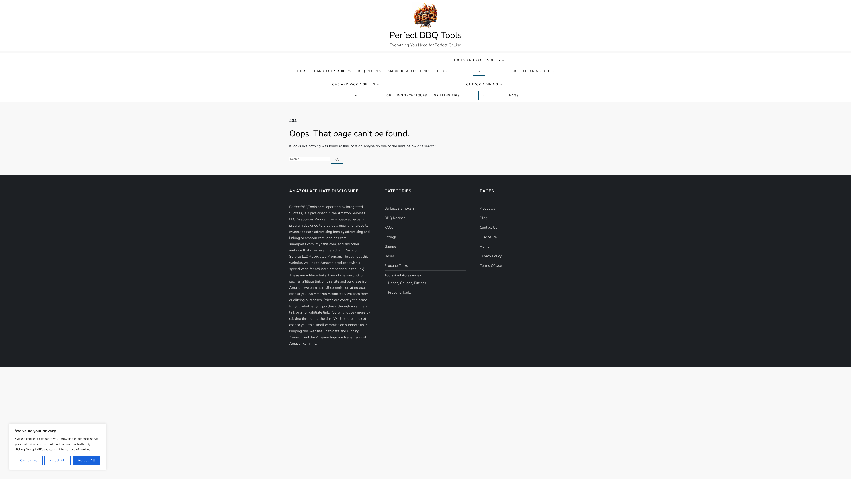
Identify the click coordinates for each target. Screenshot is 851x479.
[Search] (337, 159)
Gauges (391, 246)
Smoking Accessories (409, 71)
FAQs (514, 95)
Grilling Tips (447, 95)
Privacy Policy (491, 256)
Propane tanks (396, 265)
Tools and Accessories (476, 60)
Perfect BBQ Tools (425, 35)
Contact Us (488, 227)
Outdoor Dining (482, 84)
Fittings (391, 237)
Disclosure (488, 237)
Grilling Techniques (406, 95)
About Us (487, 208)
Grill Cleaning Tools (532, 71)
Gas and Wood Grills (353, 84)
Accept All (86, 460)
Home (302, 71)
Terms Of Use (491, 265)
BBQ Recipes (369, 71)
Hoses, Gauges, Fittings (407, 283)
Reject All (57, 460)
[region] (57, 447)
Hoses (390, 256)
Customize (28, 460)
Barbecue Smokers (332, 71)
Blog (442, 71)
